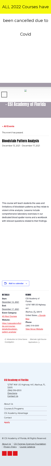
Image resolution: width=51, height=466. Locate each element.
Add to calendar (16, 283)
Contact (8, 417)
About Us (8, 404)
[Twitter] (4, 453)
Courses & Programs (14, 408)
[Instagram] (15, 453)
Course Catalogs (27, 447)
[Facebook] (9, 453)
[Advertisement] (25, 40)
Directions (12, 393)
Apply (7, 422)
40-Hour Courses (9, 316)
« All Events (8, 126)
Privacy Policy (10, 447)
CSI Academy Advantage (16, 413)
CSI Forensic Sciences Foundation (30, 444)
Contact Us (12, 396)
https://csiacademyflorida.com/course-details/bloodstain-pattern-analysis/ (11, 327)
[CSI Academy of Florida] (25, 94)
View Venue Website (34, 329)
